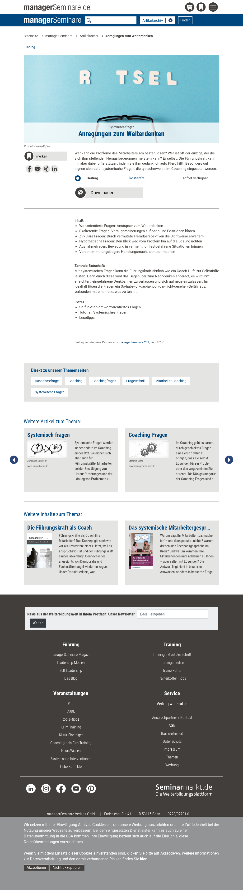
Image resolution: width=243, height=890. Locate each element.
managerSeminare (58, 36)
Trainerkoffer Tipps (172, 678)
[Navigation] (214, 7)
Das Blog (71, 678)
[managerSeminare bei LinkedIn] (31, 788)
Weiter (38, 623)
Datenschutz (172, 741)
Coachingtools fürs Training (70, 743)
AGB (172, 725)
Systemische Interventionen (71, 759)
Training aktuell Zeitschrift (172, 654)
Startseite (31, 36)
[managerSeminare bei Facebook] (61, 788)
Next (229, 459)
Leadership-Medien (71, 662)
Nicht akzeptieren (67, 867)
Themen (172, 757)
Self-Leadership (71, 670)
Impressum (172, 749)
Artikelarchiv (89, 36)
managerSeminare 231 (134, 342)
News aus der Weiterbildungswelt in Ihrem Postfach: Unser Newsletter (81, 614)
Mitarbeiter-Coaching (171, 381)
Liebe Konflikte (71, 766)
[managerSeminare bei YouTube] (76, 788)
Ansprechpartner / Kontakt (172, 717)
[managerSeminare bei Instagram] (46, 788)
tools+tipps (71, 719)
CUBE (71, 711)
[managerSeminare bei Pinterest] (91, 788)
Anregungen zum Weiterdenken (129, 36)
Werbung (172, 765)
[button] (45, 157)
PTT (71, 703)
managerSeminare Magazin (71, 654)
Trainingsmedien (172, 662)
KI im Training (71, 727)
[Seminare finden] (184, 790)
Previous (14, 459)
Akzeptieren (36, 867)
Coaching (76, 381)
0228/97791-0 (178, 814)
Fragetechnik (135, 381)
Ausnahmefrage (47, 381)
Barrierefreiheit (172, 733)
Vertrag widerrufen (172, 703)
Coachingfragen (104, 381)
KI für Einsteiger (71, 735)
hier (143, 859)
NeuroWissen (71, 750)
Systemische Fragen (50, 392)
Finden (185, 20)
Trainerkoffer (172, 670)
